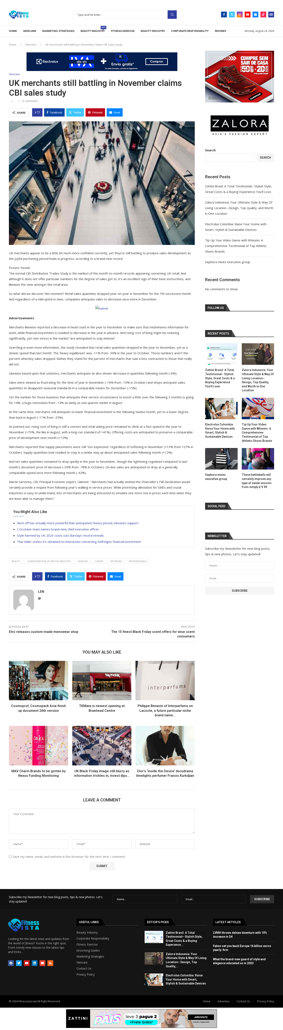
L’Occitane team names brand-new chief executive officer (58, 529)
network (116, 561)
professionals (137, 561)
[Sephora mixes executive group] (221, 459)
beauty (16, 561)
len (41, 592)
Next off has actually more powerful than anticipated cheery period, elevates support (78, 523)
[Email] (255, 14)
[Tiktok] (263, 14)
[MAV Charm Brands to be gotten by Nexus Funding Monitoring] (38, 745)
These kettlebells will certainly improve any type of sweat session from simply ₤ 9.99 (256, 481)
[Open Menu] (271, 14)
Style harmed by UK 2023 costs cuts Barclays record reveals (60, 535)
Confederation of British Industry (49, 561)
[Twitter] (232, 14)
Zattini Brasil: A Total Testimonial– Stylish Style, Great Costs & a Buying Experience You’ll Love (220, 378)
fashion (83, 561)
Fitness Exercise (122, 31)
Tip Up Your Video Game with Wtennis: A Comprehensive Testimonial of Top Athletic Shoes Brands (236, 245)
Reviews (220, 31)
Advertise (224, 1001)
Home (13, 31)
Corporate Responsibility (190, 31)
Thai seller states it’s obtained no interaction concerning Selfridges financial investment (79, 542)
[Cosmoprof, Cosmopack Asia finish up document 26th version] (38, 680)
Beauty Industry (93, 30)
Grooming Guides (88, 950)
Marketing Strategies (58, 31)
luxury (99, 561)
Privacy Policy (85, 974)
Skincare (29, 31)
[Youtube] (247, 14)
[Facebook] (224, 14)
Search (172, 14)
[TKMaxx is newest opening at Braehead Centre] (102, 680)
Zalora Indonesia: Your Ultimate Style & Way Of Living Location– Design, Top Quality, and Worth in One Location (239, 208)
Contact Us (83, 968)
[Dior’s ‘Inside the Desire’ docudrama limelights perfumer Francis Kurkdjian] (165, 745)
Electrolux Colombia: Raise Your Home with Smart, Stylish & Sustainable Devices (220, 430)
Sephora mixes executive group (227, 262)
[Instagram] (240, 14)
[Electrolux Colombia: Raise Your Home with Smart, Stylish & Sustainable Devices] (221, 408)
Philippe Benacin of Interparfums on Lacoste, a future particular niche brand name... (165, 710)
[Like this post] (38, 112)
